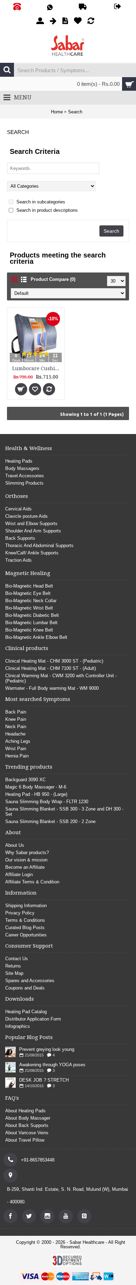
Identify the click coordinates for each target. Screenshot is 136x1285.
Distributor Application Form (33, 1019)
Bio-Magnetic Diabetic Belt (32, 615)
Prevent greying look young (46, 1049)
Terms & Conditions (25, 920)
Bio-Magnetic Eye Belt (28, 593)
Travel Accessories (24, 475)
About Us (14, 845)
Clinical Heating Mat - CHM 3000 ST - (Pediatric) (54, 661)
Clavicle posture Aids (26, 516)
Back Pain (15, 712)
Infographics (17, 1026)
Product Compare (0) (53, 279)
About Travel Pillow (24, 1140)
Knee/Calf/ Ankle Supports (32, 552)
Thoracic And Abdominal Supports (39, 545)
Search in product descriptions (46, 210)
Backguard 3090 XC (25, 779)
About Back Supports (26, 1125)
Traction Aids (18, 560)
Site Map (14, 973)
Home (57, 111)
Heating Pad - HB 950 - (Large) (36, 794)
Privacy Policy (20, 913)
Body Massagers (22, 468)
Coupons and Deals (25, 988)
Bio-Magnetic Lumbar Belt (31, 622)
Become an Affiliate (25, 867)
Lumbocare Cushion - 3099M (37, 368)
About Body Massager (27, 1118)
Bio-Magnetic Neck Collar (30, 600)
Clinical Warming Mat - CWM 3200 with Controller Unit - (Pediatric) (61, 678)
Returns (13, 966)
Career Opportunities (26, 934)
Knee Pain (15, 719)
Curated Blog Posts (25, 927)
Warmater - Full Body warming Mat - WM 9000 (52, 688)
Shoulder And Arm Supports (33, 530)
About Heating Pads (25, 1110)
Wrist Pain (15, 748)
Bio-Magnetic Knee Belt (29, 630)
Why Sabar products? (27, 852)
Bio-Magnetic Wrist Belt (29, 608)
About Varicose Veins (26, 1132)
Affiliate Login (19, 874)
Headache (15, 734)
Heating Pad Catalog (26, 1011)
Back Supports (20, 538)
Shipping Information (26, 905)
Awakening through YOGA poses (52, 1064)
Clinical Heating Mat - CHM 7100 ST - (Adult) (50, 668)
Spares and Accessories (29, 980)
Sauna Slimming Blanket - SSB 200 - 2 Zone (50, 821)
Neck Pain (15, 726)
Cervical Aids (18, 508)
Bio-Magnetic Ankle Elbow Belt (36, 637)
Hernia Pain (17, 756)
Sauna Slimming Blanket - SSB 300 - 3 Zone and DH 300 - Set (64, 811)
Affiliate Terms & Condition (32, 881)
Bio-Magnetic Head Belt (29, 586)
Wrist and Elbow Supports (31, 523)
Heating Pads (18, 461)
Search (75, 111)
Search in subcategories (40, 201)
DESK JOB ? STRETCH (44, 1080)
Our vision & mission (26, 859)
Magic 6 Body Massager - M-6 (35, 787)
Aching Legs (17, 741)
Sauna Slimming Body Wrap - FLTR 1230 (46, 801)
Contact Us (16, 958)
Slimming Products (24, 483)
